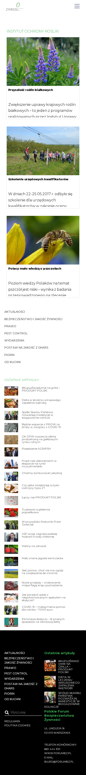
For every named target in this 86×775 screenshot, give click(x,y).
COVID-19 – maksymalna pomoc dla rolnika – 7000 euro (43, 608)
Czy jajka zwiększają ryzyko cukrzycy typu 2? (40, 486)
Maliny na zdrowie (34, 546)
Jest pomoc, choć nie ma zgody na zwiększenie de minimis (43, 572)
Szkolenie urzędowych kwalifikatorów (38, 179)
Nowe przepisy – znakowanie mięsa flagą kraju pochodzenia (42, 584)
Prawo (10, 326)
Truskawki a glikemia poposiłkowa (36, 511)
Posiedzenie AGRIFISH (36, 448)
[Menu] (77, 6)
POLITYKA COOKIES (17, 725)
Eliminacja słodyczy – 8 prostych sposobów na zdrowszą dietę (43, 620)
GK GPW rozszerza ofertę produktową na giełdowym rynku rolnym (40, 439)
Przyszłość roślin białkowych (30, 90)
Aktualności (14, 311)
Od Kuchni (12, 362)
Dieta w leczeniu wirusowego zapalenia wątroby (41, 401)
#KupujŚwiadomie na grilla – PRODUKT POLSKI (41, 389)
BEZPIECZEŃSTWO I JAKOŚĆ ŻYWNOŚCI (33, 319)
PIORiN (9, 355)
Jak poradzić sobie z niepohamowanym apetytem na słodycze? (44, 597)
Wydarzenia (14, 340)
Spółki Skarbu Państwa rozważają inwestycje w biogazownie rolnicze (37, 415)
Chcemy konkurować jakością (42, 473)
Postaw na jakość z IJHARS (26, 347)
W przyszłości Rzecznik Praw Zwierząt (41, 523)
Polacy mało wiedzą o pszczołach (34, 268)
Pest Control (16, 333)
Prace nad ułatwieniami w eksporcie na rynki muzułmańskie (39, 463)
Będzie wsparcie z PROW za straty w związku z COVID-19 (41, 425)
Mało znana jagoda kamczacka (42, 558)
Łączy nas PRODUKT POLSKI (41, 497)
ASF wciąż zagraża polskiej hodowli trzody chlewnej (39, 535)
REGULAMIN (12, 721)
